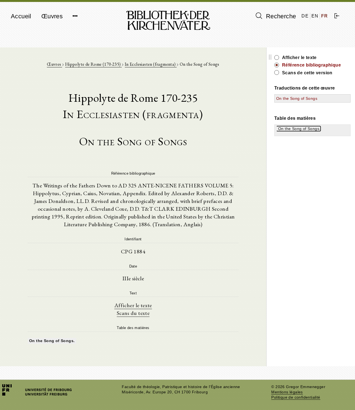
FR (324, 16)
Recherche (280, 16)
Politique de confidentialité (295, 397)
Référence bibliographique (311, 65)
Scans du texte (133, 313)
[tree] (133, 340)
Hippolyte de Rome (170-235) (93, 64)
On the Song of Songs (296, 98)
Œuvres (52, 16)
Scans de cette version (307, 72)
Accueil (21, 16)
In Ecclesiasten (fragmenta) (151, 64)
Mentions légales (287, 392)
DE (305, 16)
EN (315, 16)
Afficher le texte (133, 305)
